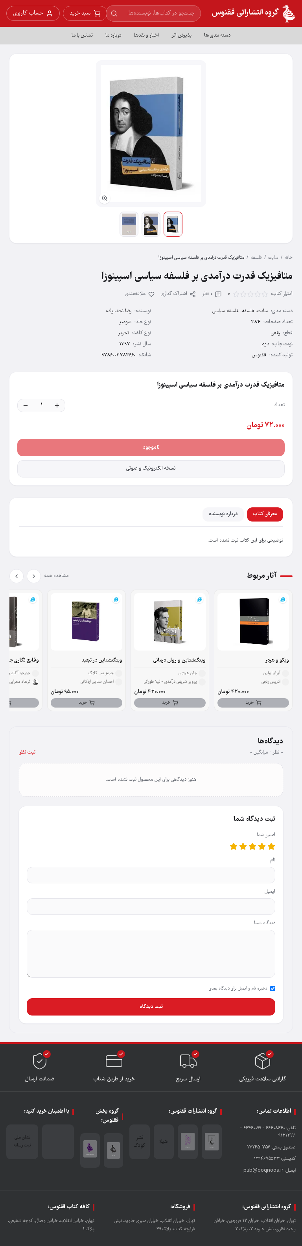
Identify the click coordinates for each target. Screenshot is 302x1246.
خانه (289, 257)
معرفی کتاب (265, 514)
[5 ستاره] (234, 846)
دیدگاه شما (264, 923)
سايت (273, 257)
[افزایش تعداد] (57, 405)
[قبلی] (34, 576)
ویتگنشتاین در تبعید (101, 660)
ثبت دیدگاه (151, 1007)
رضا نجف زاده (118, 311)
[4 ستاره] (243, 846)
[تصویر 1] (173, 224)
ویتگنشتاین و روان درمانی (179, 660)
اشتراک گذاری (174, 294)
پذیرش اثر (181, 35)
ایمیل (270, 892)
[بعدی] (16, 576)
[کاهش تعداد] (25, 405)
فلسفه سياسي (225, 311)
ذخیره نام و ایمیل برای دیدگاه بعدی (238, 989)
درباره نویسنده (223, 514)
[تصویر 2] (151, 224)
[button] (151, 133)
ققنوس (259, 355)
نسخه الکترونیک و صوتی (151, 468)
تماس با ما (82, 35)
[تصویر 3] (129, 224)
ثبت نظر (27, 752)
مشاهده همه (56, 576)
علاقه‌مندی (135, 294)
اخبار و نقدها (146, 35)
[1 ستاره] (271, 846)
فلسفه (256, 257)
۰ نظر (207, 294)
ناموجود (151, 448)
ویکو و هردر (277, 660)
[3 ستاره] (252, 846)
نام (272, 860)
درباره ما (113, 35)
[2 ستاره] (262, 846)
